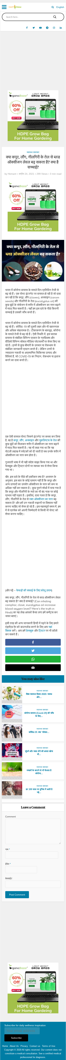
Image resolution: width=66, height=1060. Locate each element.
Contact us (35, 1046)
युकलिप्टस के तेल (48, 440)
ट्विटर (42, 630)
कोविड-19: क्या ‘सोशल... (39, 732)
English (60, 7)
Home (5, 1046)
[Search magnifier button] (54, 17)
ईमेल (8, 864)
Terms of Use (48, 1046)
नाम (7, 849)
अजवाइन (29, 440)
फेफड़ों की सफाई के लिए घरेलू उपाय (33, 590)
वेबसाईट (8, 878)
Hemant (12, 173)
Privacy (24, 1046)
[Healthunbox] (15, 6)
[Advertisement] (33, 63)
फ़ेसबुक (30, 630)
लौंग (21, 440)
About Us (14, 1046)
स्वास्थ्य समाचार (33, 152)
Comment (10, 816)
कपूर (15, 440)
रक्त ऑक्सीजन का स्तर (41, 499)
